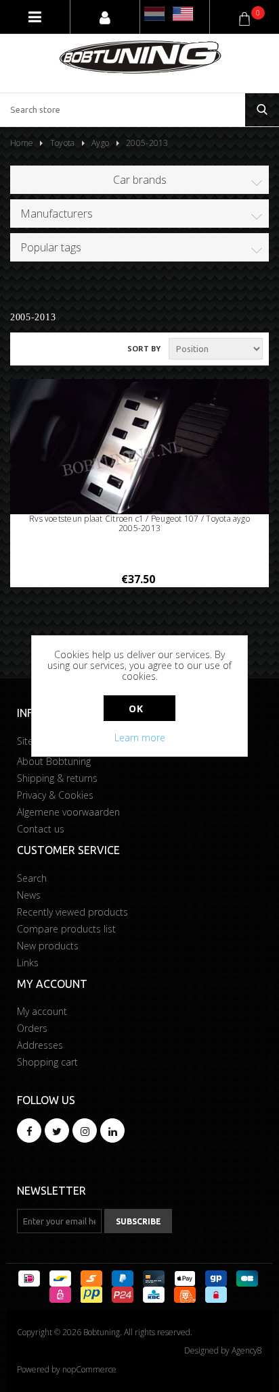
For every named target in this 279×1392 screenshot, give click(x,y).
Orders (32, 1028)
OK (136, 708)
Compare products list (66, 928)
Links (28, 962)
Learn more (139, 737)
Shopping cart (47, 1061)
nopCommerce (89, 1369)
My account (42, 1011)
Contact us (40, 828)
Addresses (40, 1045)
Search (32, 878)
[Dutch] (154, 14)
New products (48, 945)
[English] (182, 14)
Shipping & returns (57, 778)
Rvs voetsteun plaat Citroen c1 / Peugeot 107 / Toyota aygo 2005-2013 (139, 524)
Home (21, 143)
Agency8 (247, 1350)
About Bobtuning (54, 761)
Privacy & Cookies (55, 795)
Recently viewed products (72, 911)
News (29, 895)
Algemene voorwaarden (68, 811)
